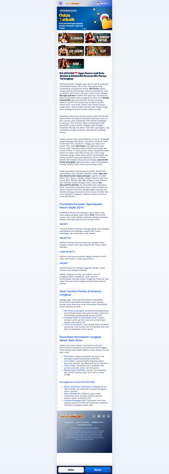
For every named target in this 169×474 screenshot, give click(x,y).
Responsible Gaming (84, 425)
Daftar (71, 470)
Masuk (97, 470)
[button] (61, 18)
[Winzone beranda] (79, 3)
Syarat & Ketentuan (82, 422)
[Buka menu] (60, 3)
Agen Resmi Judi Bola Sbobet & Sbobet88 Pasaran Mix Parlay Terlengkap (84, 85)
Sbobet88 (104, 139)
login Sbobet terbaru (97, 105)
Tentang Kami (68, 422)
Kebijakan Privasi (97, 422)
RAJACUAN (103, 116)
